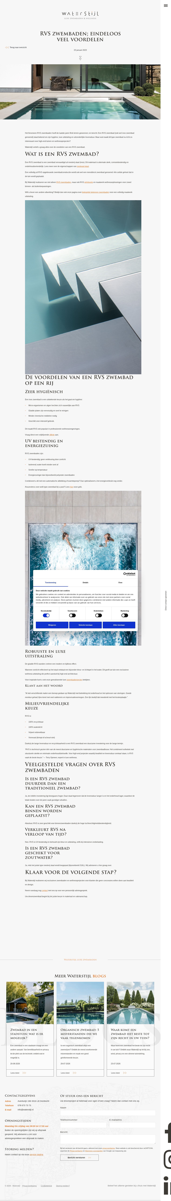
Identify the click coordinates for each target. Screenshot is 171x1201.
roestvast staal (83, 166)
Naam (63, 1108)
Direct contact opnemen (166, 600)
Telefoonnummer (68, 1120)
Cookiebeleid (46, 1186)
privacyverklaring (108, 1148)
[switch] (72, 615)
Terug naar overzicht (18, 47)
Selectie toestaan (85, 625)
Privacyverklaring (76, 1151)
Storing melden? (63, 1186)
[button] (166, 5)
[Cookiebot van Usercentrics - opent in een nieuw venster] (125, 574)
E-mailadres (115, 1120)
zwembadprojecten (74, 680)
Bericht (64, 1132)
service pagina (36, 1154)
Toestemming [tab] (50, 582)
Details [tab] (85, 582)
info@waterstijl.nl (26, 1110)
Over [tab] (120, 582)
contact (45, 890)
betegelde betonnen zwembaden (95, 192)
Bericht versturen (76, 1157)
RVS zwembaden (63, 182)
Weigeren (52, 625)
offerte (52, 435)
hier (71, 487)
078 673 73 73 (24, 1105)
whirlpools (88, 182)
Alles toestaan (119, 625)
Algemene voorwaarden (94, 1151)
